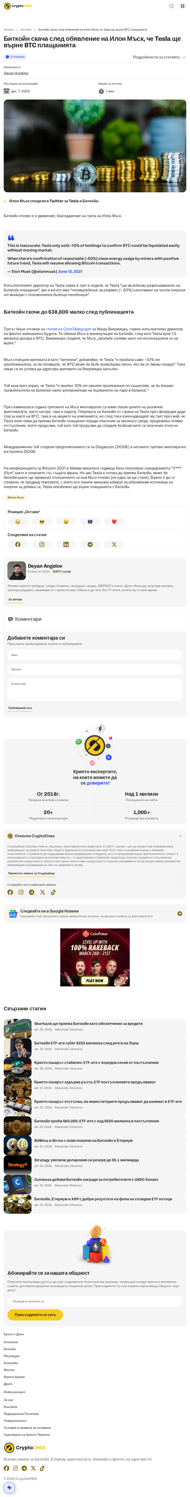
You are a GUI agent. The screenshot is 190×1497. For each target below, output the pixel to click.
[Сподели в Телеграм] (90, 544)
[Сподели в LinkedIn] (66, 544)
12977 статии (62, 571)
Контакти (10, 1407)
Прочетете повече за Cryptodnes (31, 873)
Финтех (9, 1370)
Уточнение (17, 56)
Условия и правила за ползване (27, 1428)
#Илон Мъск (15, 497)
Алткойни (11, 1342)
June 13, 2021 (70, 271)
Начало (9, 29)
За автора (15, 599)
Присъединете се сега (35, 1314)
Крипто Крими (14, 1377)
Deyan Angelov (16, 73)
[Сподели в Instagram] (42, 544)
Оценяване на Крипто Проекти (27, 1435)
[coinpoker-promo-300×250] (95, 985)
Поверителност (15, 1421)
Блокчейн (11, 1363)
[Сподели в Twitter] (114, 544)
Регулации (11, 1356)
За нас (8, 1400)
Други (8, 1384)
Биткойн (26, 29)
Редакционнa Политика (21, 1414)
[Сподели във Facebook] (18, 544)
